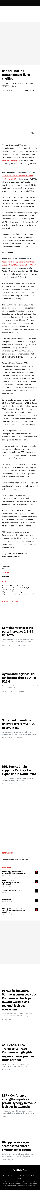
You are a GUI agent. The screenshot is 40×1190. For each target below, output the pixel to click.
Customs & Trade (17, 84)
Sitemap (20, 1178)
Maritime (30, 84)
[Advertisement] (20, 44)
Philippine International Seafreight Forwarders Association (18, 594)
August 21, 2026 (7, 914)
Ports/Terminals (9, 86)
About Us (6, 1176)
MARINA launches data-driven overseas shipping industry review (14, 872)
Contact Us (15, 1176)
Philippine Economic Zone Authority (12, 592)
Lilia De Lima (5, 590)
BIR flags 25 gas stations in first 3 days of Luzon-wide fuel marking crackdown (14, 910)
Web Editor (5, 576)
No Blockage (6, 899)
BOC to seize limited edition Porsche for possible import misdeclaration (11, 882)
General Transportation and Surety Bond (13, 588)
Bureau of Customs (27, 586)
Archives (34, 1176)
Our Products (25, 1176)
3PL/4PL (5, 84)
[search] (35, 3)
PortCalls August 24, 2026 (11, 890)
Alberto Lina (5, 586)
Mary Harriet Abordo (16, 590)
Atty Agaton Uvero (15, 586)
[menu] (2, 2)
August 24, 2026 (7, 875)
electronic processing (11, 160)
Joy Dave (28, 588)
